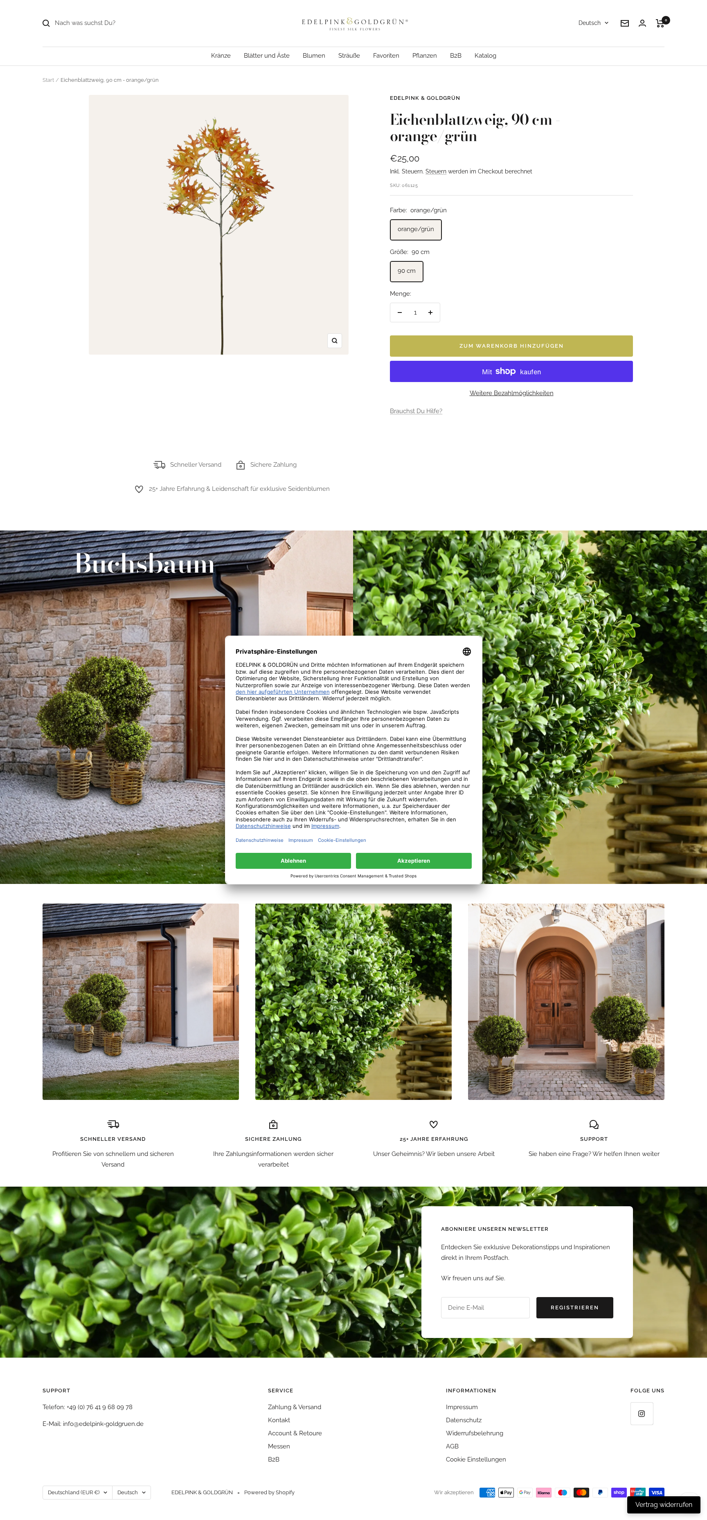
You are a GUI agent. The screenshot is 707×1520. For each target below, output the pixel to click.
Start (48, 80)
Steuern (436, 171)
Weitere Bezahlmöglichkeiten (512, 393)
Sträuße (349, 55)
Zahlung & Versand (294, 1407)
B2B (456, 55)
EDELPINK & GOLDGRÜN (425, 98)
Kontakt (279, 1420)
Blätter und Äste (267, 55)
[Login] (642, 23)
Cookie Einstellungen (476, 1459)
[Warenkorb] (660, 23)
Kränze (221, 55)
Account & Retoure (295, 1433)
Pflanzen (424, 55)
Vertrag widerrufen (663, 1505)
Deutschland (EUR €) (73, 1492)
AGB (452, 1446)
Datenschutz (464, 1420)
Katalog (485, 55)
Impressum (462, 1407)
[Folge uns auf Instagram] (641, 1413)
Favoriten (386, 55)
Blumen (314, 55)
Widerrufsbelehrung (474, 1433)
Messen (279, 1446)
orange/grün (416, 229)
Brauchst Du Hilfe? (416, 411)
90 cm (407, 270)
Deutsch (590, 23)
